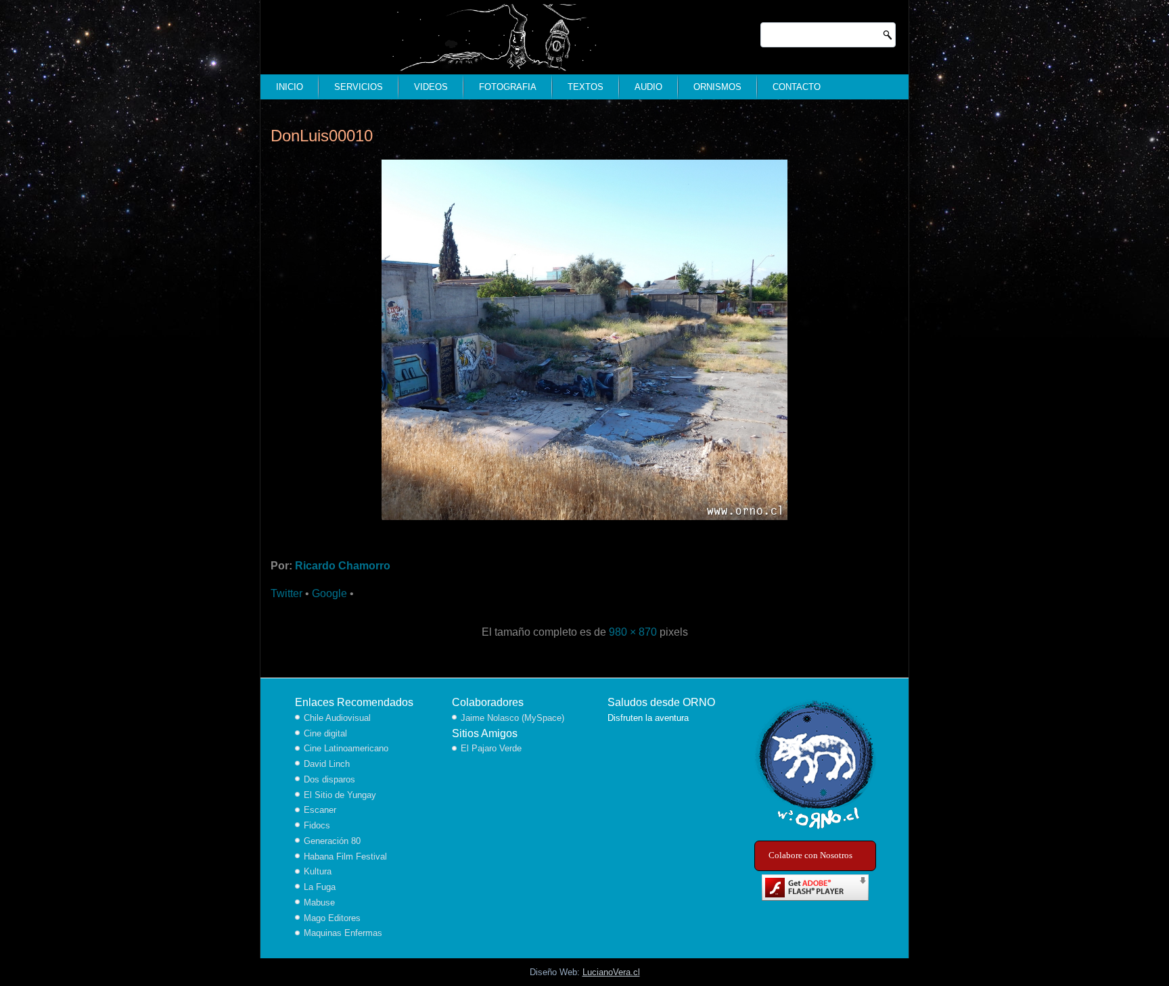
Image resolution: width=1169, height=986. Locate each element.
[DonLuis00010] (584, 521)
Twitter (286, 593)
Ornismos (717, 87)
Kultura (317, 871)
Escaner (320, 810)
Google (329, 593)
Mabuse (319, 902)
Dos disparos (329, 779)
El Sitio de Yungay (340, 795)
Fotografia (507, 87)
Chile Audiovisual (337, 718)
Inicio (289, 87)
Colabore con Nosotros (810, 855)
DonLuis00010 (322, 135)
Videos (431, 87)
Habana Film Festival (345, 856)
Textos (585, 87)
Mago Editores (332, 918)
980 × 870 (633, 632)
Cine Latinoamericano (346, 748)
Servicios (358, 87)
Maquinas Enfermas (343, 933)
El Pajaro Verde (491, 748)
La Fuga (320, 887)
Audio (648, 87)
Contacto (797, 87)
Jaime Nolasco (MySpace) (512, 718)
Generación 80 (332, 841)
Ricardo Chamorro (342, 565)
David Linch (327, 764)
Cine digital (325, 733)
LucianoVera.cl (611, 972)
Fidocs (317, 825)
